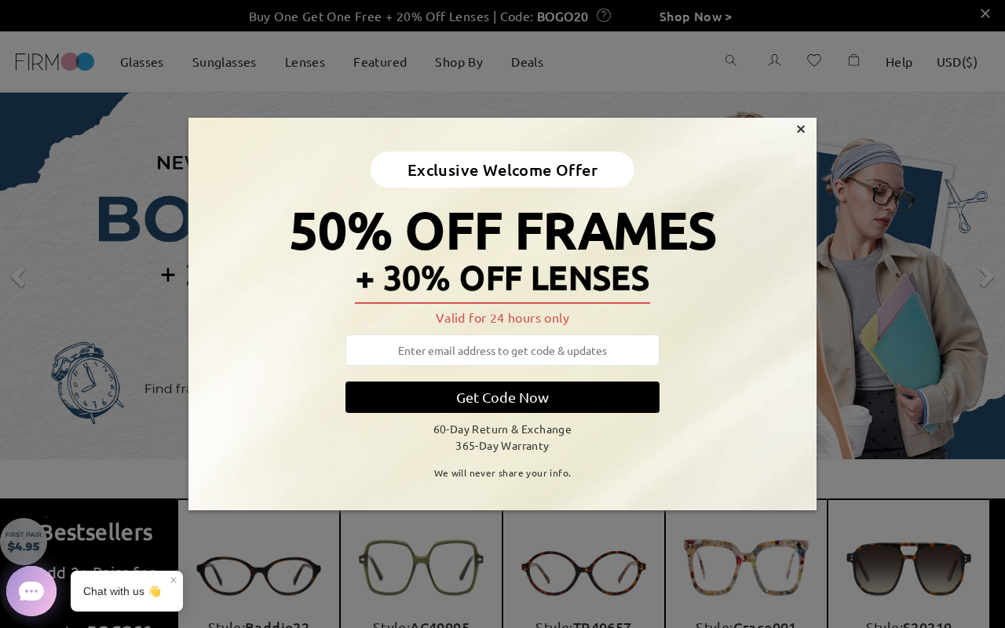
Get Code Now (502, 397)
